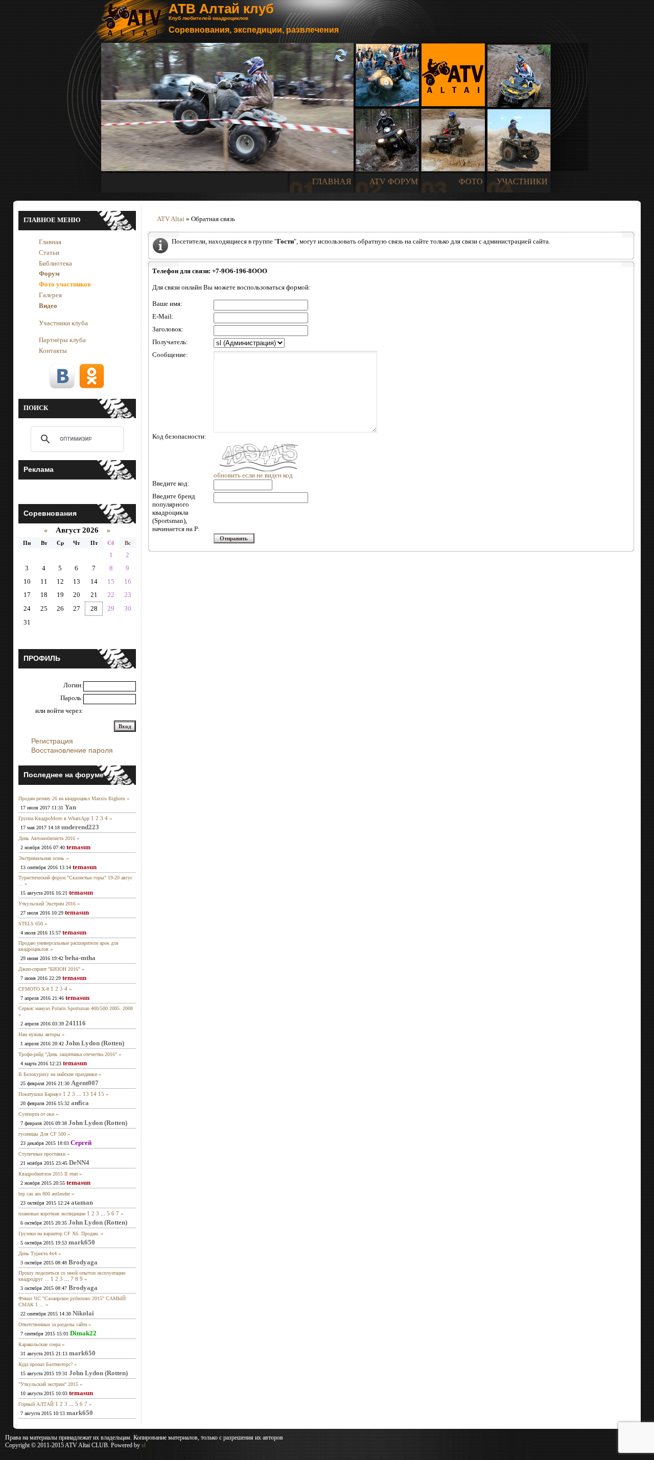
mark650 (81, 1242)
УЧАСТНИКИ (522, 181)
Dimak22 (83, 1333)
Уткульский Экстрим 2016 (47, 903)
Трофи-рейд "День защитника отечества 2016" (67, 1054)
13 (86, 1094)
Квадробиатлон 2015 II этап (48, 1174)
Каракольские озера (39, 1344)
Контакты (53, 350)
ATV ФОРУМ (393, 181)
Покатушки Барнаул (39, 1094)
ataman (82, 1202)
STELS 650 (30, 923)
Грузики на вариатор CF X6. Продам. (58, 1233)
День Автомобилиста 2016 (46, 838)
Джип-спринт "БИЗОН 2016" (49, 969)
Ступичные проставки (41, 1154)
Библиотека (55, 263)
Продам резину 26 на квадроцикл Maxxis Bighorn (71, 798)
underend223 (80, 827)
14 (93, 1094)
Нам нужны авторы (39, 1034)
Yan (70, 807)
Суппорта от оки (36, 1114)
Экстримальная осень (41, 858)
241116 (75, 1023)
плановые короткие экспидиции (51, 1213)
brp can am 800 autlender (44, 1193)
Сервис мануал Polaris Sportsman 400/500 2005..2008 (75, 1008)
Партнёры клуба (62, 340)
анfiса (80, 1103)
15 (101, 1094)
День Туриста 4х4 (37, 1253)
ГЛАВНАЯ (332, 181)
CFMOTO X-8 (33, 989)
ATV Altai (170, 219)
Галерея (50, 295)
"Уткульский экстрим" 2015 (48, 1384)
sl (144, 1445)
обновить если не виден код (253, 475)
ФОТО (471, 181)
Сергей (81, 1142)
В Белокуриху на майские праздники (57, 1074)
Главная (50, 242)
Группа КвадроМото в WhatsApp (53, 818)
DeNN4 (79, 1162)
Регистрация (52, 741)
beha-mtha (80, 958)
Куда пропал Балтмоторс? (45, 1364)
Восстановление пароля (72, 750)
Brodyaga (83, 1262)
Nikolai (83, 1313)
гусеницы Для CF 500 (42, 1134)
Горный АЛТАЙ (36, 1404)
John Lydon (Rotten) (94, 1043)
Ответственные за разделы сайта (52, 1324)
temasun (78, 847)
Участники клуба (63, 323)
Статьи (49, 252)
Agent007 (85, 1083)
